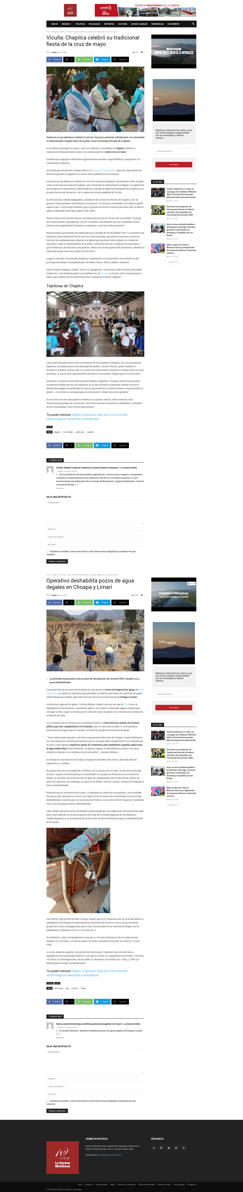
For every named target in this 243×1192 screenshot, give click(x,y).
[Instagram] (161, 1148)
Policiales (94, 24)
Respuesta (60, 488)
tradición (90, 432)
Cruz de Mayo (68, 432)
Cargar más (172, 262)
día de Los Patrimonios (103, 170)
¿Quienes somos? (164, 1184)
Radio (112, 1184)
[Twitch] (176, 1148)
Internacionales (101, 1184)
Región (65, 24)
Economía (89, 1184)
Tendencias (157, 24)
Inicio (54, 24)
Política (80, 24)
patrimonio (80, 432)
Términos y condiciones (126, 1184)
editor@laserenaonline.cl (110, 1155)
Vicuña (62, 31)
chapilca (57, 432)
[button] (193, 24)
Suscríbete (173, 24)
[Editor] (48, 52)
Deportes (109, 24)
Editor (54, 52)
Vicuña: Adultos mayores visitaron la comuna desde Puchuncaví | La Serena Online (96, 467)
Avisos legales (139, 24)
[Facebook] (154, 1148)
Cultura (122, 24)
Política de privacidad (146, 1184)
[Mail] (169, 1148)
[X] (183, 1148)
